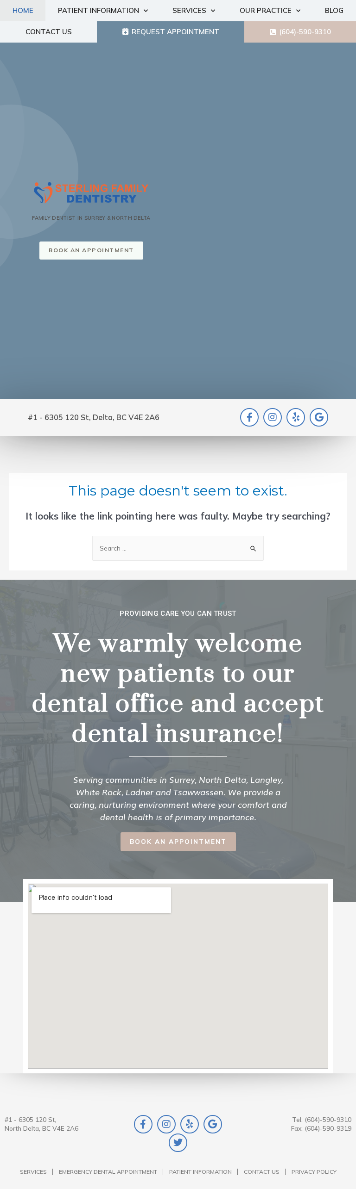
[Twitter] (178, 1142)
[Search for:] (178, 548)
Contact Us (48, 31)
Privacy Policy (314, 1171)
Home (23, 10)
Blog (334, 10)
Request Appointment (175, 31)
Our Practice (266, 10)
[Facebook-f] (249, 417)
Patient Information (98, 10)
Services (189, 10)
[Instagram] (272, 417)
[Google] (319, 417)
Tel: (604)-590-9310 (321, 1119)
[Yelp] (295, 417)
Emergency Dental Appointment (108, 1171)
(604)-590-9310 (305, 31)
